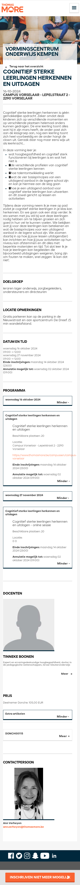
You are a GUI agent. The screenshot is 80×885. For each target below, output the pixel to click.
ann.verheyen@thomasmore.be (23, 827)
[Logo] (12, 14)
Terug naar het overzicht (26, 66)
